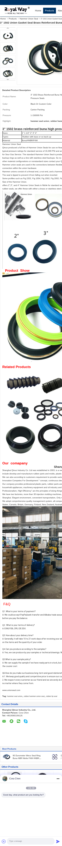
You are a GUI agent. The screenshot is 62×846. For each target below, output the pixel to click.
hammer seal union (14, 696)
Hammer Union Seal (29, 19)
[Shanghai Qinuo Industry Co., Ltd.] (16, 10)
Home (38, 10)
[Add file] (4, 841)
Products (49, 10)
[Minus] (58, 778)
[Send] (58, 841)
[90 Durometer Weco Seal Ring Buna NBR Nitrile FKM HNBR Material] (7, 757)
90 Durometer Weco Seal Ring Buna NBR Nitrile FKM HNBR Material (27, 758)
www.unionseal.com (11, 690)
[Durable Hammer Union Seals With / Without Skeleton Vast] (55, 757)
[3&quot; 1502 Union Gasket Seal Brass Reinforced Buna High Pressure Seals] (7, 48)
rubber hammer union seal (34, 696)
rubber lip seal (51, 696)
